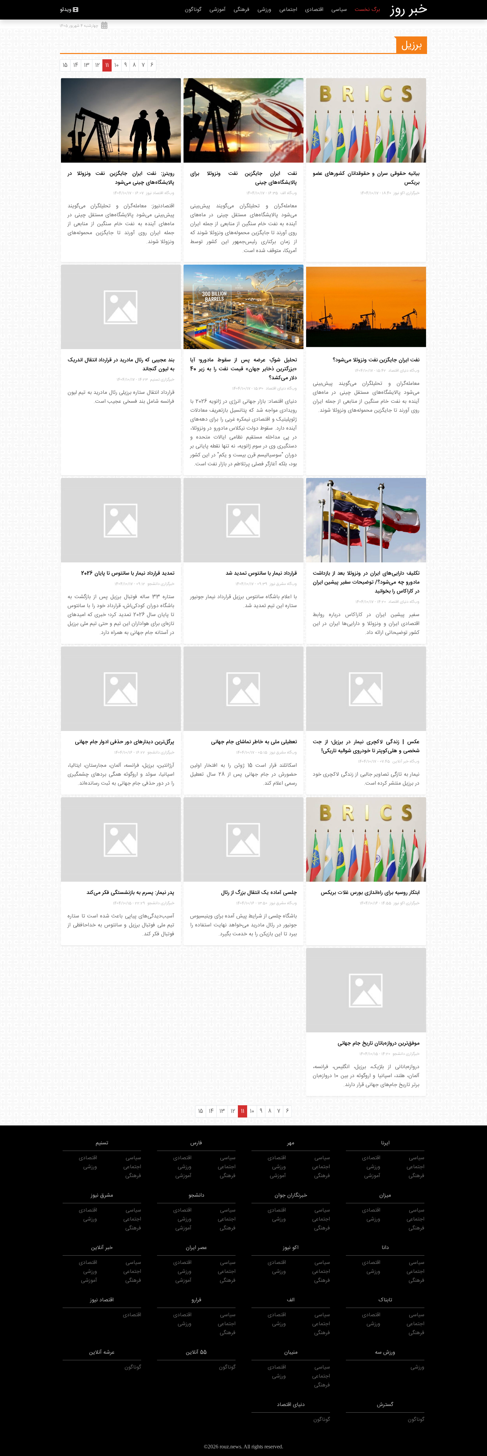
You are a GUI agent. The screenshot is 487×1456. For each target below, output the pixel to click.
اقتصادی (314, 9)
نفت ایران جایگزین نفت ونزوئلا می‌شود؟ (376, 360)
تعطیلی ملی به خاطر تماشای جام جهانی (254, 742)
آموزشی (217, 9)
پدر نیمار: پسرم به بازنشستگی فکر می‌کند (130, 892)
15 (65, 65)
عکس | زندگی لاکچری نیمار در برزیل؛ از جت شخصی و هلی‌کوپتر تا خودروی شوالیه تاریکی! (366, 746)
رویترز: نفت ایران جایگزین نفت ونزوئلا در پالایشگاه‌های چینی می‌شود (121, 178)
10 (116, 65)
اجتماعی (288, 9)
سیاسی (339, 9)
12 (97, 65)
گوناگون (193, 9)
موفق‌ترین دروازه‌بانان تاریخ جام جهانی (378, 1043)
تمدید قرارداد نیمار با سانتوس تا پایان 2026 (127, 573)
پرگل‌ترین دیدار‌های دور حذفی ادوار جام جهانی (124, 742)
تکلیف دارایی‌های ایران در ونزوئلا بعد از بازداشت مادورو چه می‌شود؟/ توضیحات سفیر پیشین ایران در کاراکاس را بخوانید (366, 582)
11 (107, 65)
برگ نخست (367, 9)
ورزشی (264, 9)
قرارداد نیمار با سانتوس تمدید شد (261, 573)
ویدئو (66, 9)
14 (75, 65)
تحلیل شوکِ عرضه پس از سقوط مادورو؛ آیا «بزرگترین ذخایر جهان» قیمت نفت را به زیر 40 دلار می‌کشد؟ (243, 369)
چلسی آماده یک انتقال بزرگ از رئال (259, 892)
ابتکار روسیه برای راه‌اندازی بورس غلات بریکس (370, 892)
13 (86, 65)
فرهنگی (241, 9)
